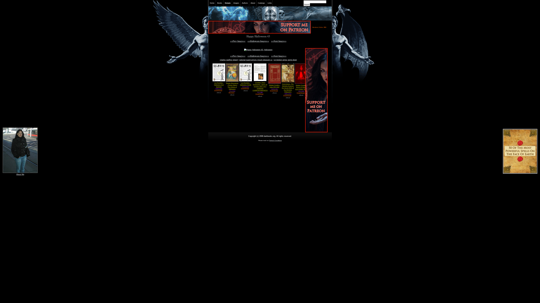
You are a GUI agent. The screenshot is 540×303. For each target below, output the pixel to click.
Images (236, 3)
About (253, 3)
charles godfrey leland (229, 60)
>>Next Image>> (278, 41)
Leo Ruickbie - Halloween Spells (245, 85)
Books (219, 3)
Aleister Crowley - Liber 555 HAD (274, 87)
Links (270, 3)
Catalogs (261, 3)
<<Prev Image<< (237, 41)
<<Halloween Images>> (258, 41)
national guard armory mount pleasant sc (255, 60)
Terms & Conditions (275, 140)
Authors (245, 3)
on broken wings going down (285, 60)
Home (212, 3)
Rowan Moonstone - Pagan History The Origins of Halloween (232, 87)
